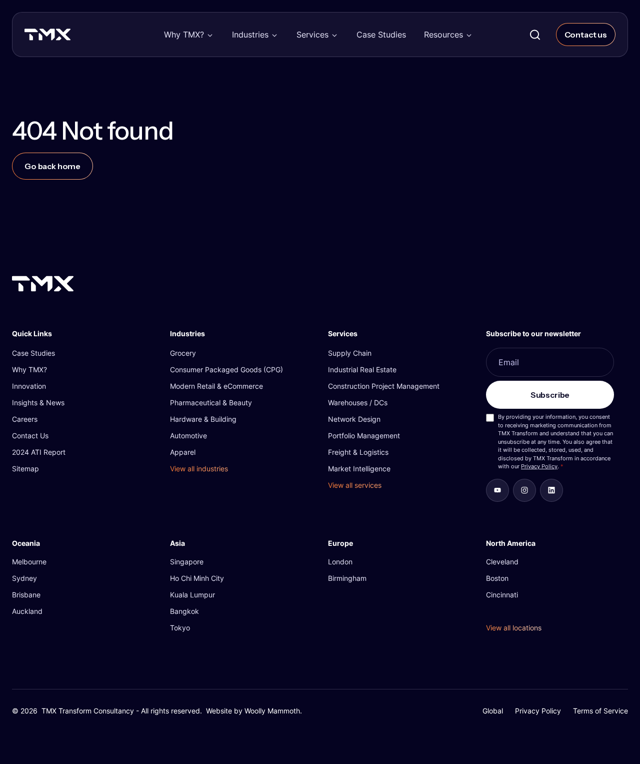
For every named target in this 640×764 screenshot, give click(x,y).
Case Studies (381, 35)
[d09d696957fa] (497, 490)
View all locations (514, 627)
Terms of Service (600, 710)
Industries (250, 35)
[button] (189, 35)
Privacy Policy (539, 466)
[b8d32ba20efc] (551, 490)
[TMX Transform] (69, 38)
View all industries (199, 468)
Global (492, 710)
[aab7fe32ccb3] (524, 490)
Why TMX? (184, 35)
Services (312, 35)
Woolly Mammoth (272, 710)
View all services (355, 485)
